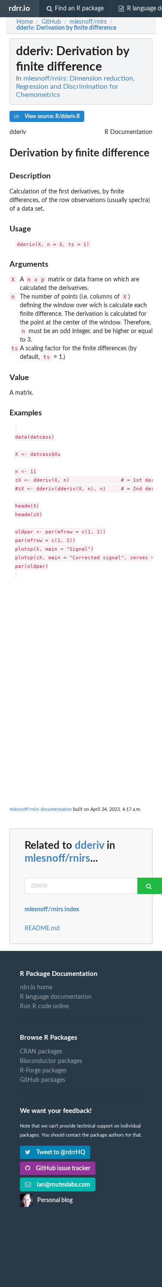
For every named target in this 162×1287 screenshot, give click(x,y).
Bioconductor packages (51, 1061)
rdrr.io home (36, 988)
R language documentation (56, 997)
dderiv (89, 846)
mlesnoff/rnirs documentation (41, 809)
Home (24, 22)
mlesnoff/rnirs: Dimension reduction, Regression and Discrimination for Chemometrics (75, 86)
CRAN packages (41, 1052)
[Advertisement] (81, 669)
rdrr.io (19, 8)
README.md (42, 929)
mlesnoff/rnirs (57, 859)
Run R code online (44, 1006)
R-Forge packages (43, 1071)
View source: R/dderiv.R (51, 116)
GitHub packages (42, 1080)
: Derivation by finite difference (66, 28)
